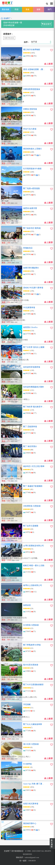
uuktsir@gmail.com (32, 857)
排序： (27, 42)
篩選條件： (8, 34)
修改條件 (47, 24)
